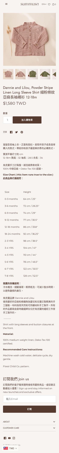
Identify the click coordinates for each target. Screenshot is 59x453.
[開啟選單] (6, 4)
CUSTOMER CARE (11, 427)
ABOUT (6, 421)
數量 (5, 113)
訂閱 (29, 409)
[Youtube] (9, 438)
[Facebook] (5, 438)
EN (43, 4)
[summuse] (29, 4)
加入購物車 (27, 119)
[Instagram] (14, 438)
